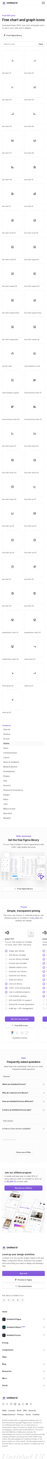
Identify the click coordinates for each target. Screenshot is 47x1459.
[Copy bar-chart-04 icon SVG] (34, 87)
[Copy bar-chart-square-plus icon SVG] (12, 327)
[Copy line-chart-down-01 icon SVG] (12, 433)
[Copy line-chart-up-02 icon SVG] (12, 513)
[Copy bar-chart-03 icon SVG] (12, 87)
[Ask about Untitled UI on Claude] (8, 1300)
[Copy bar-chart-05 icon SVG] (12, 114)
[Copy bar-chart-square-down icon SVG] (12, 300)
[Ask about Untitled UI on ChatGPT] (4, 1300)
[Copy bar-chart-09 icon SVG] (12, 167)
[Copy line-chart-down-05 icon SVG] (12, 487)
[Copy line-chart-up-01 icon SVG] (34, 487)
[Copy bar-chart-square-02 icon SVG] (12, 273)
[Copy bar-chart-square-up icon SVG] (34, 327)
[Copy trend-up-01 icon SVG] (34, 673)
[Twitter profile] (7, 1404)
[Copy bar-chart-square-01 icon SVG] (34, 247)
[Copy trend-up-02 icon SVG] (12, 700)
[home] (9, 3)
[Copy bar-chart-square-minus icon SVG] (34, 300)
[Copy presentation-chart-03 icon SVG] (12, 646)
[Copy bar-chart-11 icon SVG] (12, 193)
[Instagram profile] (23, 1404)
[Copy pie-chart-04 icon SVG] (34, 593)
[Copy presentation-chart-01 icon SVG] (12, 620)
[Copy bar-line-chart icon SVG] (12, 353)
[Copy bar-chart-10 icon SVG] (34, 167)
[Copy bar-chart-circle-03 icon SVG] (12, 247)
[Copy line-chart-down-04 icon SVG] (34, 460)
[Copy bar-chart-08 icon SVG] (34, 140)
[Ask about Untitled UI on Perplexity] (13, 1300)
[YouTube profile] (27, 1404)
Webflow (12, 1432)
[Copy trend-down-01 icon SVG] (34, 646)
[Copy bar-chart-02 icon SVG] (34, 60)
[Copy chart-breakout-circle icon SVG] (34, 353)
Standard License (19, 1038)
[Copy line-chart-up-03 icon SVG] (34, 513)
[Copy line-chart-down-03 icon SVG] (12, 460)
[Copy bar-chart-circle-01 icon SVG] (12, 220)
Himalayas (8, 1430)
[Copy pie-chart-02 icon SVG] (34, 566)
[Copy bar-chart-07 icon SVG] (12, 140)
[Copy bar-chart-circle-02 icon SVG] (34, 220)
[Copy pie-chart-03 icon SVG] (12, 593)
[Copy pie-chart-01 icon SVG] (12, 566)
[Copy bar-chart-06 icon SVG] (34, 114)
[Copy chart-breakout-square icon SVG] (12, 380)
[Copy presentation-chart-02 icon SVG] (34, 620)
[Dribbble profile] (3, 1404)
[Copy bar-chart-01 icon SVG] (12, 60)
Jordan (29, 1427)
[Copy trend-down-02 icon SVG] (12, 673)
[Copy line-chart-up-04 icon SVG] (12, 540)
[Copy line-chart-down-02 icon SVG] (34, 433)
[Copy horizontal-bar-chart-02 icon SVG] (12, 407)
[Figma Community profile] (31, 1404)
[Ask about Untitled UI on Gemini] (18, 1300)
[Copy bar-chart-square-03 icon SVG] (34, 273)
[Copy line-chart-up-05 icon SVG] (34, 540)
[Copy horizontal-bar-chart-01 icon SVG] (34, 380)
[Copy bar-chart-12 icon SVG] (34, 193)
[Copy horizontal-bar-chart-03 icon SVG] (34, 407)
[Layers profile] (19, 1404)
